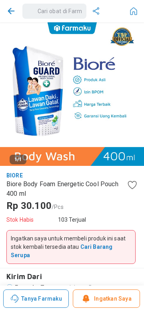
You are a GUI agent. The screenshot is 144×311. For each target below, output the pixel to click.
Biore (14, 175)
